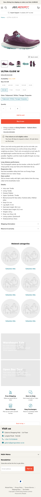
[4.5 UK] (10, 87)
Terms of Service (29, 487)
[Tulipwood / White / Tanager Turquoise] (15, 101)
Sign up (29, 469)
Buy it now (20, 121)
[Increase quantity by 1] (17, 108)
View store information (9, 132)
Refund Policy (9, 487)
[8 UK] (25, 92)
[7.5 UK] (18, 92)
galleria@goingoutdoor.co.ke (14, 443)
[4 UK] (4, 87)
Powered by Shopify (20, 493)
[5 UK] (17, 87)
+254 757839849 (11, 439)
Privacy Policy (19, 487)
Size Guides (26, 489)
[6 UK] (31, 87)
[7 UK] (11, 92)
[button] (4, 64)
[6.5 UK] (4, 92)
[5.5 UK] (24, 87)
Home (3, 17)
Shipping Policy (16, 489)
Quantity (3, 104)
